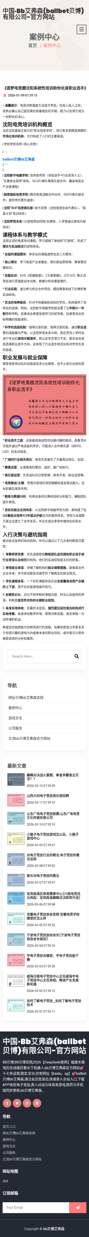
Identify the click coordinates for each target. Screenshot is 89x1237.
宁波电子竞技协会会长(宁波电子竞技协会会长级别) (53, 937)
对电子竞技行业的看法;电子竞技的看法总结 (53, 857)
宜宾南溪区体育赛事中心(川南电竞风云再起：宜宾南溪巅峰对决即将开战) (53, 895)
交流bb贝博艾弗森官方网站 (29, 738)
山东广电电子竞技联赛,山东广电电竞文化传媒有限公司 (53, 815)
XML (6, 1181)
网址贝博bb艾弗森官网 (25, 698)
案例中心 (15, 708)
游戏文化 (15, 718)
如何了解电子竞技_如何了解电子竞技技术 (54, 1002)
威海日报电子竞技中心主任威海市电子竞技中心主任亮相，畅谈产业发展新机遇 (53, 980)
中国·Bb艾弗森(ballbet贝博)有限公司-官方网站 (43, 14)
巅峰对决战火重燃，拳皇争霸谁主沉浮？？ (53, 777)
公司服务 (15, 728)
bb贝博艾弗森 (53, 1229)
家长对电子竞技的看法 (43, 875)
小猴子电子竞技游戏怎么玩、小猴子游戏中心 (53, 836)
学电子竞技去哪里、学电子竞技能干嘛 (53, 957)
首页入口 (9, 1127)
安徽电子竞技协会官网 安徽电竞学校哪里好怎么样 (53, 916)
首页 (32, 45)
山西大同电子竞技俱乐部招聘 (48, 795)
